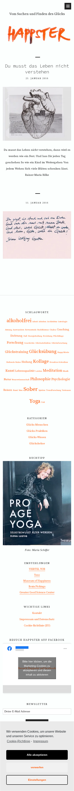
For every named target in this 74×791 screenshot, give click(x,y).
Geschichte (29, 343)
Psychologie (60, 379)
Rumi (15, 390)
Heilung (27, 362)
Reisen (7, 390)
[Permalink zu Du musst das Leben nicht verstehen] (37, 139)
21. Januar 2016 (37, 78)
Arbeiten (42, 321)
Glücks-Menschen (37, 425)
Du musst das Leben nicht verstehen (37, 69)
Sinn (21, 390)
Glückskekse (37, 443)
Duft (25, 336)
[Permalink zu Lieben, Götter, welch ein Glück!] (37, 257)
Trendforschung (53, 390)
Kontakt (37, 613)
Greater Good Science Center (37, 592)
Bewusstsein (30, 329)
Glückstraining (16, 352)
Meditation (52, 370)
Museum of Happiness (37, 581)
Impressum (40, 741)
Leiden (38, 371)
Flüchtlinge (58, 336)
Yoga (34, 401)
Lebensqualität (25, 371)
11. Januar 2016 (37, 202)
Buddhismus (43, 329)
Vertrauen (66, 390)
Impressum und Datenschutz (37, 619)
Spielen (42, 390)
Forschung (15, 343)
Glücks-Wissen (37, 437)
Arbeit (35, 321)
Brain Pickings (37, 586)
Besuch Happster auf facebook (37, 640)
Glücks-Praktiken (37, 431)
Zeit (43, 402)
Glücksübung (43, 351)
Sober (30, 389)
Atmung (8, 329)
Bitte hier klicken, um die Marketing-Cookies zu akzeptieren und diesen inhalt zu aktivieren (37, 668)
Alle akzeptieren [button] (37, 754)
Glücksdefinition (43, 343)
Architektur (52, 321)
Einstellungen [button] (37, 779)
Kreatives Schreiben (59, 362)
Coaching (63, 329)
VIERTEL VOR (37, 569)
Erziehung (47, 336)
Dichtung (16, 336)
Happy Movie (63, 352)
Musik (65, 371)
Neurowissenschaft (20, 379)
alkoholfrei (19, 321)
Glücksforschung (59, 343)
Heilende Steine (13, 362)
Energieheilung (35, 336)
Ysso (37, 575)
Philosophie (40, 379)
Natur (7, 379)
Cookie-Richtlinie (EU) (37, 625)
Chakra (53, 329)
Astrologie (62, 321)
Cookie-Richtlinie (18, 741)
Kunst (10, 371)
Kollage (41, 361)
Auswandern (18, 329)
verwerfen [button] (37, 767)
